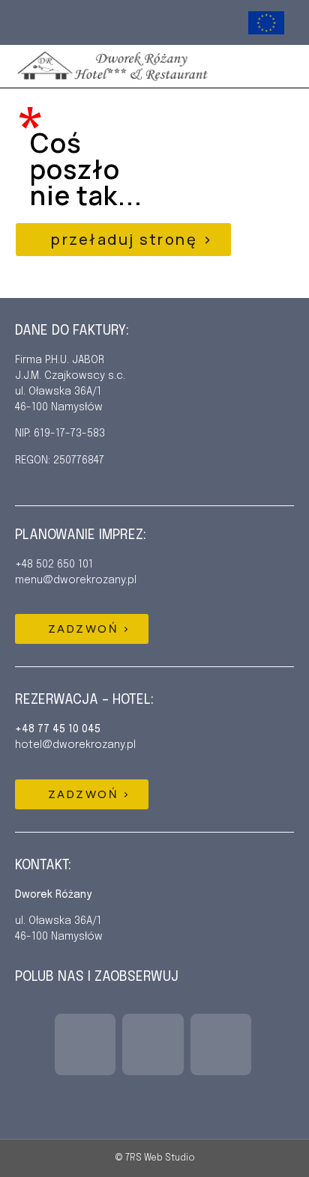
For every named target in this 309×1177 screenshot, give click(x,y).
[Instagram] (70, 22)
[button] (275, 66)
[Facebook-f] (40, 22)
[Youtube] (99, 22)
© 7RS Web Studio (155, 1158)
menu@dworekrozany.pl (75, 580)
